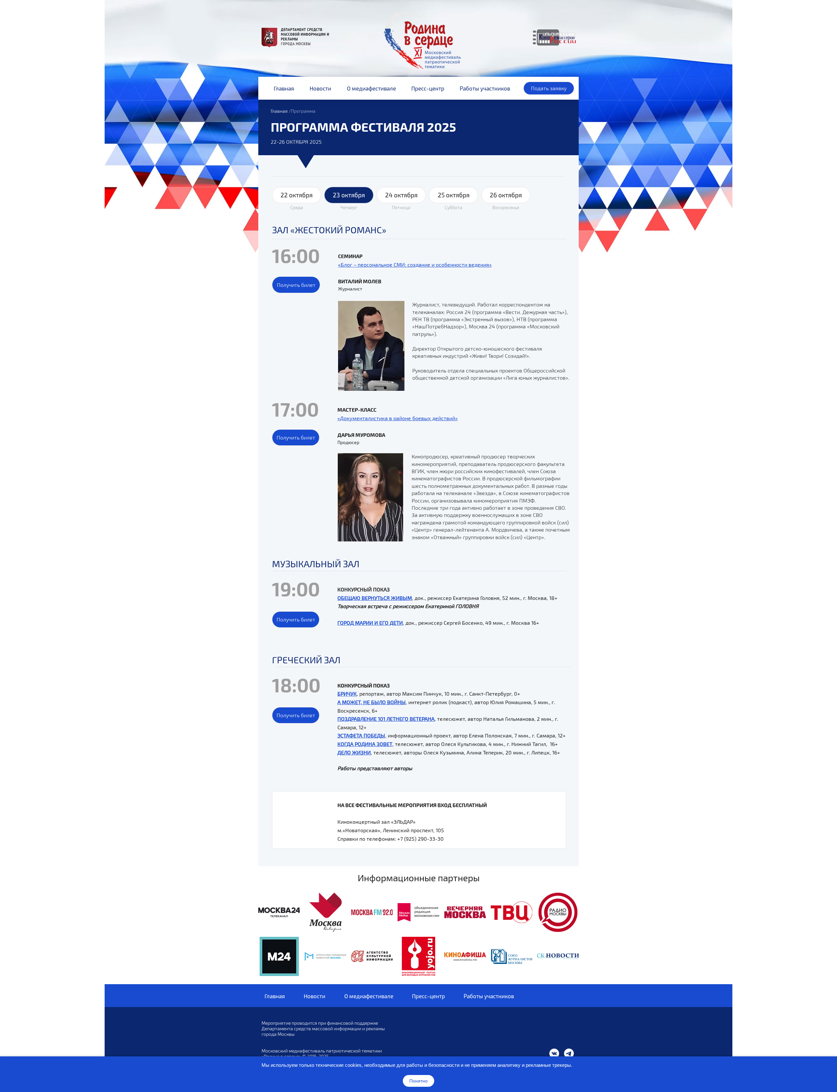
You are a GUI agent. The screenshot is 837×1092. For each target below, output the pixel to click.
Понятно (418, 1081)
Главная (279, 111)
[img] (279, 912)
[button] (296, 284)
